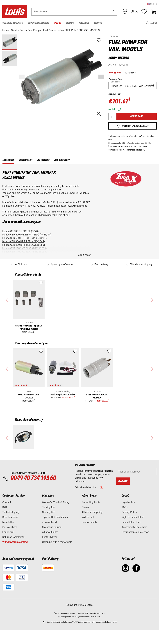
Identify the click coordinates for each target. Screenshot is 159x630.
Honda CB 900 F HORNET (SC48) (20, 231)
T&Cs (124, 507)
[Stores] (125, 11)
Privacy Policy (129, 512)
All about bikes (50, 532)
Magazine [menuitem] (84, 23)
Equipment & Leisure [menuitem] (38, 23)
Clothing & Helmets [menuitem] (12, 23)
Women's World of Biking (55, 502)
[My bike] (134, 11)
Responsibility (89, 522)
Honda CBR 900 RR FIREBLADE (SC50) (23, 244)
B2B (4, 507)
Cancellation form (131, 522)
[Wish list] (144, 11)
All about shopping (92, 512)
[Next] (101, 77)
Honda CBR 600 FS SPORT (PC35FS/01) (24, 238)
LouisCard (8, 532)
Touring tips (48, 507)
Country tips (48, 512)
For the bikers (49, 537)
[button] (152, 4)
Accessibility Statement (134, 527)
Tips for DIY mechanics (55, 517)
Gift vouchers (9, 527)
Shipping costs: (114, 143)
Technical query (11, 512)
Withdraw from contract (15, 542)
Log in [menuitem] (153, 23)
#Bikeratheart (49, 522)
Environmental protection (135, 532)
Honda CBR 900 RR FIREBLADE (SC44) (23, 241)
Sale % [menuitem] (57, 23)
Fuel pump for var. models (62, 394)
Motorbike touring (51, 527)
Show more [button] (84, 254)
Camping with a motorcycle (57, 542)
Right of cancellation (133, 517)
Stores (85, 507)
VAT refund (88, 517)
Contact (6, 502)
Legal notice (128, 502)
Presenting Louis (91, 502)
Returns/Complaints (13, 537)
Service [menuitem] (98, 23)
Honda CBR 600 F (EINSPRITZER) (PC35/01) (26, 234)
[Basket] (153, 11)
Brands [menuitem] (70, 23)
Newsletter (8, 522)
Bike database (10, 517)
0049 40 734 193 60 (33, 478)
